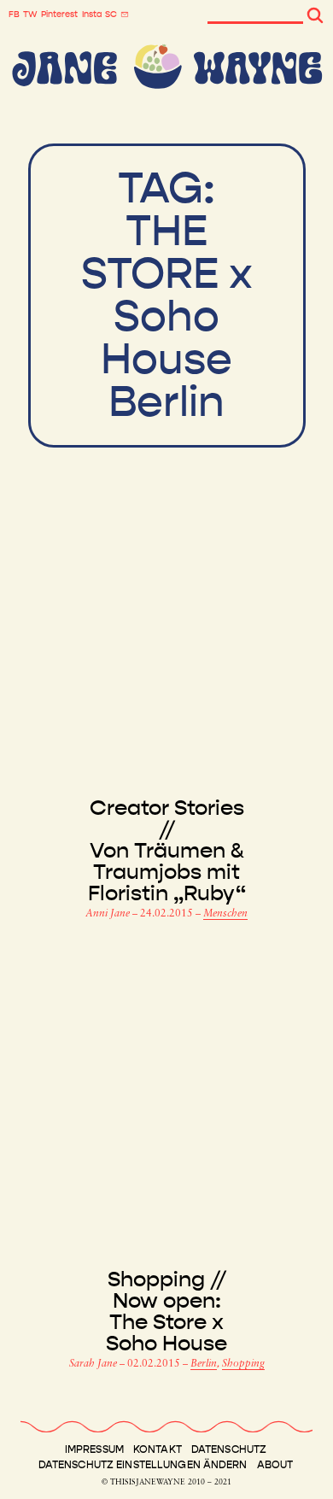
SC (111, 14)
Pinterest (59, 14)
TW (30, 14)
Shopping (243, 1364)
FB (14, 14)
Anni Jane (108, 914)
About (275, 1465)
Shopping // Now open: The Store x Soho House (166, 1312)
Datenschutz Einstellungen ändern (143, 1465)
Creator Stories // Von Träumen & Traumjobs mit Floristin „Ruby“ (167, 851)
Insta (92, 14)
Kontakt (157, 1449)
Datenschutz (228, 1449)
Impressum (94, 1449)
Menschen (225, 914)
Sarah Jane (94, 1364)
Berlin (203, 1364)
